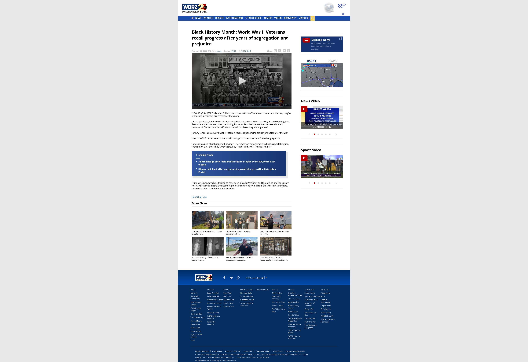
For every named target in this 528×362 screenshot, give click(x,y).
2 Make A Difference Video (295, 294)
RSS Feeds (195, 327)
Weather (208, 18)
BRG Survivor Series (196, 303)
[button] (242, 81)
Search (312, 18)
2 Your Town (310, 293)
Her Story (227, 296)
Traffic (268, 18)
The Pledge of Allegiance (310, 326)
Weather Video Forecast (294, 325)
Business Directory (312, 296)
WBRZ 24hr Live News (294, 331)
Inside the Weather (211, 323)
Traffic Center (277, 305)
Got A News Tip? (197, 317)
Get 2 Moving (196, 314)
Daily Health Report (196, 309)
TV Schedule (326, 309)
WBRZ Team (326, 312)
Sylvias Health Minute (196, 335)
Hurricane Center (214, 303)
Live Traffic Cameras (276, 297)
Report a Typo (199, 196)
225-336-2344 (303, 354)
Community (290, 18)
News (198, 18)
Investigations (234, 18)
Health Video (293, 302)
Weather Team (213, 312)
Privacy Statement (262, 351)
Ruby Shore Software (228, 360)
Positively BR (310, 318)
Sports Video (228, 306)
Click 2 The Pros (311, 299)
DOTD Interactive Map (279, 310)
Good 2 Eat (309, 309)
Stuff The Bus (310, 322)
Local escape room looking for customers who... (238, 232)
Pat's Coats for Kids (311, 313)
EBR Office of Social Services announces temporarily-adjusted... (274, 258)
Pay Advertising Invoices (295, 351)
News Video (196, 324)
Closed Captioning (202, 351)
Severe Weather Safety (214, 307)
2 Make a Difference (195, 297)
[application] (242, 81)
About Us (304, 18)
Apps (323, 296)
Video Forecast (213, 296)
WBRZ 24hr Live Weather (213, 317)
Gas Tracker (277, 293)
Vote (193, 340)
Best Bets (227, 293)
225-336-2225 (250, 354)
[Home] (198, 8)
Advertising (325, 293)
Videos (278, 18)
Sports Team (228, 303)
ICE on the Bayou (246, 296)
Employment (326, 305)
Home (192, 18)
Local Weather (213, 293)
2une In (194, 293)
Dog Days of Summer (309, 304)
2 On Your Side (253, 18)
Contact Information (325, 300)
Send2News (196, 331)
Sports (219, 18)
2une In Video (294, 299)
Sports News (228, 299)
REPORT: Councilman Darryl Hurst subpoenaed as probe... (239, 258)
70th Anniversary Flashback (328, 320)
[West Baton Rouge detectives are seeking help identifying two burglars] (208, 246)
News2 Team (196, 321)
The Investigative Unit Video (246, 304)
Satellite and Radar (215, 299)
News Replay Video (293, 306)
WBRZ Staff (246, 51)
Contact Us (248, 351)
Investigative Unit (247, 299)
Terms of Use (277, 351)
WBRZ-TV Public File (232, 351)
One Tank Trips (278, 302)
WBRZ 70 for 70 (327, 316)
